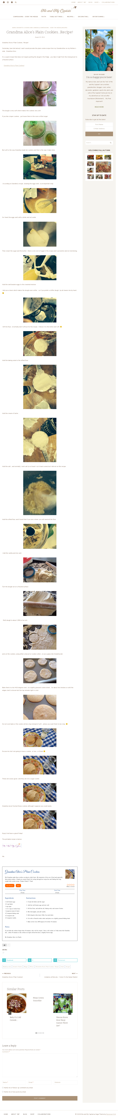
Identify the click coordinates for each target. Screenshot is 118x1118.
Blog (90, 2)
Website (57, 1082)
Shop (32, 1114)
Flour (31, 967)
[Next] (69, 1012)
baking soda (7, 967)
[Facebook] (3, 2)
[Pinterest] (11, 2)
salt (62, 967)
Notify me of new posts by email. (15, 1092)
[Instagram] (7, 2)
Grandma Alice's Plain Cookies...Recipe (47, 967)
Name (5, 1082)
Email (31, 1082)
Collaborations (108, 2)
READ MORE (99, 107)
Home (74, 2)
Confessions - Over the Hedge (50, 27)
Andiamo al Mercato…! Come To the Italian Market (60, 975)
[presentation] (16, 1003)
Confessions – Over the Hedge (25, 17)
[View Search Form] (15, 2)
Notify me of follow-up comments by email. (18, 1088)
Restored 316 (111, 1114)
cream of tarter (17, 967)
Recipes (64, 27)
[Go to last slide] (9, 1012)
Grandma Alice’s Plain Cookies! (14, 66)
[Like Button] (4, 945)
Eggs (26, 967)
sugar (68, 967)
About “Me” (82, 2)
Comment (6, 1052)
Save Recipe (9, 885)
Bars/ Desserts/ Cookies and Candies (25, 27)
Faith (44, 17)
